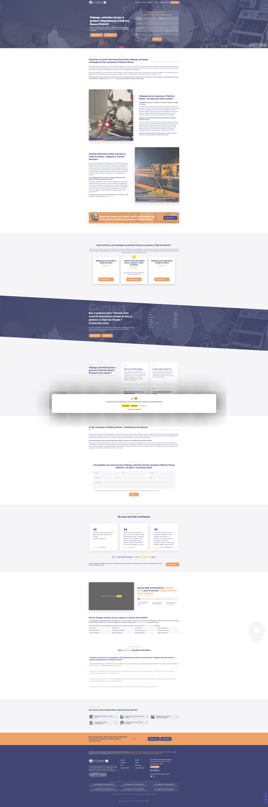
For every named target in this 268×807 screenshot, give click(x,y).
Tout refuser (134, 405)
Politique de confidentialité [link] (134, 409)
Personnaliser (142, 405)
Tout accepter (125, 405)
